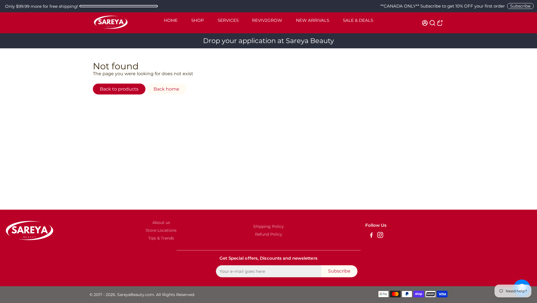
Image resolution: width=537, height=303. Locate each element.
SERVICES (228, 20)
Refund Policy (268, 234)
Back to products (119, 89)
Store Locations (161, 230)
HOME (171, 20)
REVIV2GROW (267, 20)
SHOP (197, 20)
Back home (166, 89)
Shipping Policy (268, 226)
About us (161, 222)
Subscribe (520, 6)
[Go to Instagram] (380, 235)
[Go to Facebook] (371, 235)
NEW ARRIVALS (312, 20)
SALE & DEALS (358, 20)
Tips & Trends (161, 238)
